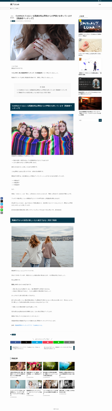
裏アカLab (14, 4)
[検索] (101, 1)
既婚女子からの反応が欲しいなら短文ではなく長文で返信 (35, 92)
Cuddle (13, 334)
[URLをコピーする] (69, 342)
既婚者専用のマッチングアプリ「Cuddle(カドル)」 (29, 325)
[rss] (99, 1)
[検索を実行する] (100, 120)
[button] (15, 342)
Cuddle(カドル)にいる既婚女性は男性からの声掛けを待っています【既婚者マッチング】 (43, 90)
